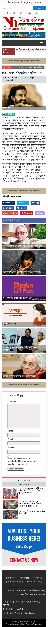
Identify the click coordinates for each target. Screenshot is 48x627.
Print (41, 213)
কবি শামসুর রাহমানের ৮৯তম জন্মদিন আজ (23, 246)
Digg (36, 203)
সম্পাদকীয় (28, 582)
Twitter (23, 203)
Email (10, 439)
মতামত (20, 582)
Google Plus (11, 213)
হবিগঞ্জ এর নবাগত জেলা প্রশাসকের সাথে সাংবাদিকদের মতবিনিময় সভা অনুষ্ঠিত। (30, 503)
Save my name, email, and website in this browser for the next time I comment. (22, 461)
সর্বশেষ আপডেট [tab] (24, 480)
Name (10, 430)
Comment (13, 401)
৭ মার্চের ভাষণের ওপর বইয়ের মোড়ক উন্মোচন (20, 349)
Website (11, 447)
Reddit (22, 208)
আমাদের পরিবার (24, 578)
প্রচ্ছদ (7, 67)
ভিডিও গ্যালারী (10, 582)
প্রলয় (5, 324)
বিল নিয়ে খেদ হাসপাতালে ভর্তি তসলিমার (22, 272)
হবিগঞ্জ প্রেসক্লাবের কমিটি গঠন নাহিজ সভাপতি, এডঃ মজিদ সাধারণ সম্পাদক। (30, 490)
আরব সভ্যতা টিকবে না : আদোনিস (19, 376)
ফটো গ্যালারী (37, 578)
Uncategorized (22, 67)
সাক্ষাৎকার (32, 67)
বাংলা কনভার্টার (10, 578)
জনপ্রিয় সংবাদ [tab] (24, 484)
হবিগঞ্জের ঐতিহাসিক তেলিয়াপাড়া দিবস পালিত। (31, 512)
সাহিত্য (39, 67)
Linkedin (9, 208)
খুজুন (39, 8)
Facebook (9, 203)
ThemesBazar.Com (33, 624)
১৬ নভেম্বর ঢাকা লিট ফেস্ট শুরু (17, 298)
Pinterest (27, 213)
